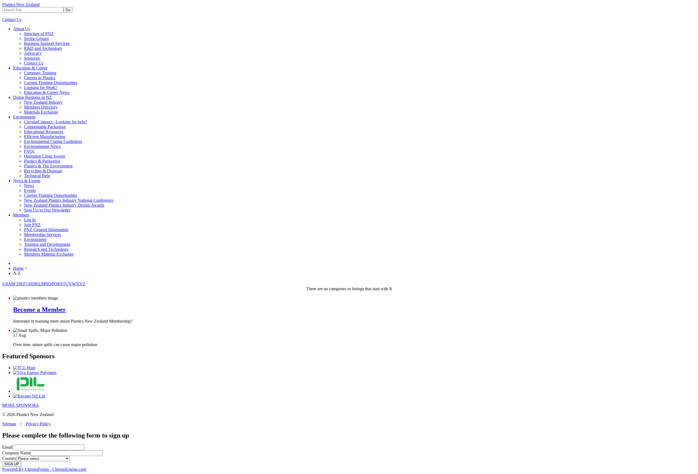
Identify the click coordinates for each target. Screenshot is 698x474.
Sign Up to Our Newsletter (47, 210)
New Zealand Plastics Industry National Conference (68, 200)
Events (30, 190)
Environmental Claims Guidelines (53, 141)
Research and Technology (46, 249)
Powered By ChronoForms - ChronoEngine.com (44, 469)
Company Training (40, 73)
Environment (24, 117)
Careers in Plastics (39, 77)
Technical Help (37, 175)
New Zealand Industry (43, 102)
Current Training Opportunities (50, 82)
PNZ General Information (46, 229)
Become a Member (39, 309)
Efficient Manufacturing (44, 136)
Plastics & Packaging (42, 161)
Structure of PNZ (39, 33)
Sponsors (32, 58)
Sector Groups (36, 38)
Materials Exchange (41, 112)
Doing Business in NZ (32, 97)
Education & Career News (47, 92)
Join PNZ (32, 224)
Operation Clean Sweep (44, 156)
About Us (21, 28)
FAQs (29, 151)
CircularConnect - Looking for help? (55, 122)
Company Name (16, 453)
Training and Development (47, 244)
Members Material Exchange (49, 254)
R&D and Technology (43, 48)
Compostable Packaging (45, 126)
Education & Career (30, 68)
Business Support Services (47, 43)
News (29, 185)
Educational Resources (43, 131)
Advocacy (33, 53)
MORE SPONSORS (20, 405)
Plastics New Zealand (21, 4)
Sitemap (9, 423)
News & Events (26, 180)
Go (68, 10)
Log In (30, 220)
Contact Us (12, 19)
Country (9, 458)
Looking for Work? (40, 87)
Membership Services (42, 234)
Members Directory (41, 107)
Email (7, 447)
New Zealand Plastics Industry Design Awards (64, 205)
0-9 (5, 284)
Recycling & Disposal (43, 171)
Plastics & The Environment (48, 166)
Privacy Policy (38, 423)
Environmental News (42, 146)
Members (21, 215)
